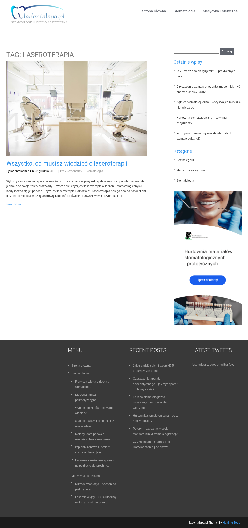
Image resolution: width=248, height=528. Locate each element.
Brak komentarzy (71, 171)
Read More (13, 204)
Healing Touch (232, 522)
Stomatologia (184, 11)
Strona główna (154, 11)
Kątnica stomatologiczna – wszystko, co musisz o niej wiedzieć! (150, 402)
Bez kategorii (185, 160)
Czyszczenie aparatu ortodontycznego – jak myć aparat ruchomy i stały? (155, 384)
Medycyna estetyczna (220, 11)
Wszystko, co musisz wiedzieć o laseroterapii (66, 163)
